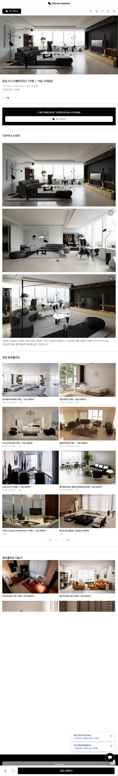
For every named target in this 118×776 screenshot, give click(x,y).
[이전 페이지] (44, 540)
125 (68, 540)
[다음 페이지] (74, 540)
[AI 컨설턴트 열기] (110, 757)
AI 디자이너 (13, 11)
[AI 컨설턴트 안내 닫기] (111, 736)
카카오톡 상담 (59, 764)
